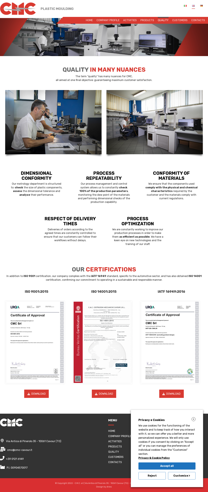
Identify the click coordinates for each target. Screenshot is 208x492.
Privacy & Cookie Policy (154, 457)
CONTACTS (115, 462)
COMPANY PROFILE (119, 436)
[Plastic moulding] (18, 8)
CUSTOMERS (116, 457)
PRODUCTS (115, 446)
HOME (111, 431)
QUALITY (113, 451)
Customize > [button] (181, 475)
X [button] (193, 419)
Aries (109, 486)
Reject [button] (152, 475)
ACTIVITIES (115, 441)
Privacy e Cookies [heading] (151, 420)
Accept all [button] (167, 465)
